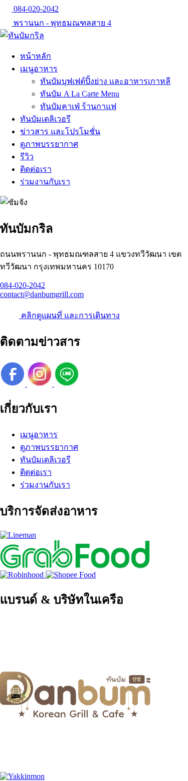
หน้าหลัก (35, 56)
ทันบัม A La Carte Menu (79, 93)
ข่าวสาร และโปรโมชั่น (60, 131)
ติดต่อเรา (36, 169)
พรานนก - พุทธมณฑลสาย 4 (61, 23)
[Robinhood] (23, 574)
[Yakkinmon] (22, 776)
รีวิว (27, 156)
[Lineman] (18, 535)
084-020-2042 (35, 9)
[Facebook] (13, 383)
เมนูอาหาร (39, 68)
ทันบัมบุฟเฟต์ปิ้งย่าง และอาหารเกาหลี (105, 81)
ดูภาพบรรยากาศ (49, 144)
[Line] (66, 383)
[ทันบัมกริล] (22, 35)
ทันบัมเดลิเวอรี (45, 119)
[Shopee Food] (71, 574)
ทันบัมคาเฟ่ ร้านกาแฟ (78, 106)
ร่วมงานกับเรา (45, 181)
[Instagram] (40, 383)
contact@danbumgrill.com (42, 294)
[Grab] (75, 565)
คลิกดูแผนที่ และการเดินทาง (69, 315)
